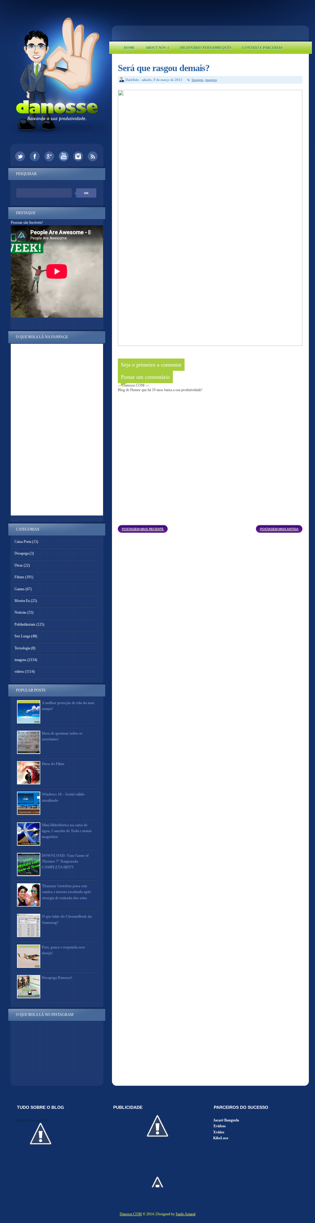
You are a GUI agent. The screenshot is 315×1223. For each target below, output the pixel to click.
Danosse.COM (131, 1214)
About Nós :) (157, 48)
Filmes (19, 577)
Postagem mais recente (143, 529)
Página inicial (211, 527)
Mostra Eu (22, 601)
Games (19, 589)
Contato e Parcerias (262, 48)
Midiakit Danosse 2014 (33, 1120)
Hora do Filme (53, 764)
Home (129, 48)
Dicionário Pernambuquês (205, 48)
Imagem (197, 80)
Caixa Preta (22, 541)
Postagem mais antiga (279, 529)
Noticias (20, 612)
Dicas (18, 565)
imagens (211, 80)
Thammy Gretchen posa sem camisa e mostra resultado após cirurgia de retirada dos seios (66, 892)
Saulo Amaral (185, 1214)
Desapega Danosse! (57, 978)
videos (19, 671)
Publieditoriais (24, 624)
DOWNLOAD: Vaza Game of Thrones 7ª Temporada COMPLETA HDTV (65, 861)
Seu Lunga (22, 636)
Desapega (21, 553)
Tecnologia (22, 648)
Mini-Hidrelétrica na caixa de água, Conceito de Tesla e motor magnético (67, 831)
